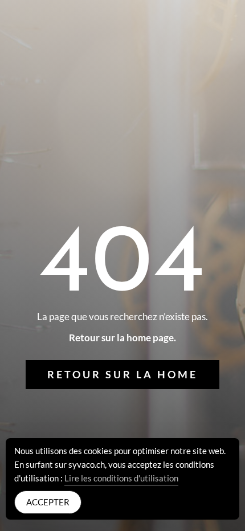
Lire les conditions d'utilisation (121, 478)
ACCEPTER (48, 502)
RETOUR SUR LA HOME (122, 374)
